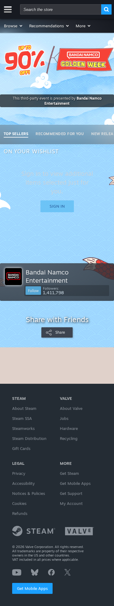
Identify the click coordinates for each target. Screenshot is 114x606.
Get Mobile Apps (32, 588)
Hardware (69, 428)
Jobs (64, 418)
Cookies (19, 503)
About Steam (24, 408)
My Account (71, 503)
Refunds (19, 513)
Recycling (69, 438)
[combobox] (60, 9)
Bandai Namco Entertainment (47, 276)
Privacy (18, 473)
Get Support (71, 493)
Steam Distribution (29, 438)
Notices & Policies (28, 493)
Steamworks (23, 428)
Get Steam (69, 473)
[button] (13, 26)
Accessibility (23, 483)
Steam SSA (22, 418)
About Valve (71, 408)
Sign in (57, 206)
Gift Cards (21, 448)
